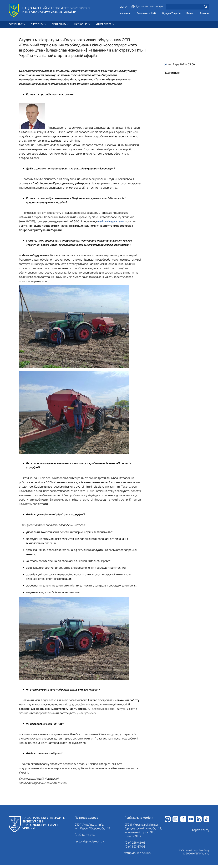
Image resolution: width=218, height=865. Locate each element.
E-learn (190, 13)
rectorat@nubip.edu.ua (89, 841)
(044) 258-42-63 (134, 842)
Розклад (204, 13)
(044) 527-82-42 (85, 835)
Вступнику (16, 24)
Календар (125, 13)
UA (121, 7)
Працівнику (59, 24)
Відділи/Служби (171, 13)
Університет (103, 24)
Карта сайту (200, 829)
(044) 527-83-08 (134, 846)
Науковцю (81, 24)
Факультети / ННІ (146, 13)
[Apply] (205, 7)
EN (126, 7)
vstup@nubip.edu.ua (137, 853)
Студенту (37, 24)
